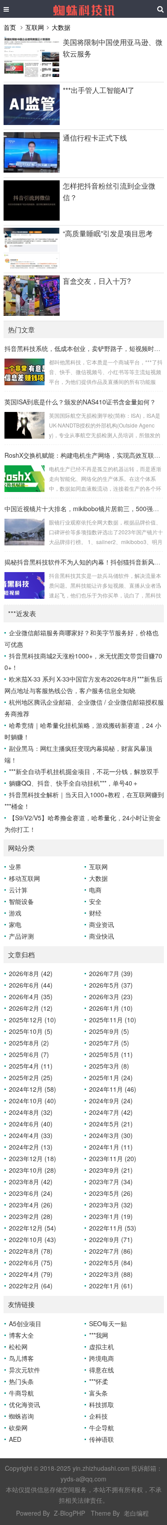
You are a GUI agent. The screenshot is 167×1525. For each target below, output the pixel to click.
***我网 (98, 1335)
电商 (95, 889)
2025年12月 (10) (32, 1019)
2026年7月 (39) (111, 973)
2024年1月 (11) (111, 1146)
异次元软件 (24, 1369)
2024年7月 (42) (111, 1112)
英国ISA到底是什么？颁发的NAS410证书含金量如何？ (80, 401)
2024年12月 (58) (32, 1089)
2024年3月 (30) (111, 1135)
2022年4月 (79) (31, 1274)
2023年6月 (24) (31, 1193)
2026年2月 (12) (31, 1008)
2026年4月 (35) (31, 996)
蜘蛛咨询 (21, 1416)
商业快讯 (101, 936)
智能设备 (21, 901)
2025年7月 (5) (109, 1042)
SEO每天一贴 (108, 1323)
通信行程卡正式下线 (95, 138)
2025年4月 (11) (31, 1065)
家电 (15, 924)
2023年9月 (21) (111, 1170)
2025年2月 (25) (31, 1077)
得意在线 (101, 1369)
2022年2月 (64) (31, 1285)
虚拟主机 (101, 1346)
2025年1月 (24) (111, 1077)
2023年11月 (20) (112, 1158)
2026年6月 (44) (31, 984)
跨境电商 (101, 1358)
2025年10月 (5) (31, 1031)
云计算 (18, 889)
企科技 (98, 1416)
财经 (95, 912)
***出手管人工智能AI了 (98, 90)
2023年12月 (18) (32, 1158)
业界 (15, 866)
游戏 (15, 912)
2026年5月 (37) (111, 984)
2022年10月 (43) (32, 1239)
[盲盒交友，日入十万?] (32, 313)
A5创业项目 (25, 1323)
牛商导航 (21, 1392)
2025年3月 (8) (109, 1065)
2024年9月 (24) (111, 1100)
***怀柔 (98, 1381)
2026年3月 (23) (111, 996)
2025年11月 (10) (112, 1019)
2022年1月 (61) (111, 1285)
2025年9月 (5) (109, 1031)
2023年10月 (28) (32, 1170)
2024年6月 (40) (31, 1123)
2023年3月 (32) (111, 1204)
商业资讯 (101, 924)
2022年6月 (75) (31, 1262)
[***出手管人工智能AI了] (32, 122)
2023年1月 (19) (111, 1216)
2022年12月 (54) (32, 1227)
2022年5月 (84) (111, 1262)
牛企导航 (101, 1427)
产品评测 (21, 936)
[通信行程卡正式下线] (32, 169)
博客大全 (21, 1335)
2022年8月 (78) (31, 1251)
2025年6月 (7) (29, 1054)
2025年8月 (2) (29, 1042)
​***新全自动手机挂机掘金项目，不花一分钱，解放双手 (84, 771)
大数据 (61, 27)
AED (15, 1439)
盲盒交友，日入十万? (97, 281)
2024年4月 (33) (31, 1135)
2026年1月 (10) (111, 1008)
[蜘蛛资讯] (84, 8)
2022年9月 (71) (111, 1239)
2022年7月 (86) (111, 1251)
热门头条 (21, 1381)
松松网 (18, 1346)
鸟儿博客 (21, 1358)
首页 (10, 27)
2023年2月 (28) (31, 1216)
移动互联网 (24, 878)
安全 (95, 901)
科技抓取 (101, 1404)
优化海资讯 (24, 1404)
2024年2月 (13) (31, 1146)
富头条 (98, 1392)
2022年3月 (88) (111, 1274)
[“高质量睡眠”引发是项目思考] (32, 265)
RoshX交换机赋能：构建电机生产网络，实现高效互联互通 (85, 455)
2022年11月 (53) (112, 1227)
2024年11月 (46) (112, 1089)
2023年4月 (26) (31, 1204)
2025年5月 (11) (111, 1054)
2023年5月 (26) (111, 1193)
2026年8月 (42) (31, 973)
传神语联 (101, 1439)
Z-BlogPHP (69, 1513)
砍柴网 (18, 1427)
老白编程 (136, 1513)
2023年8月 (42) (31, 1181)
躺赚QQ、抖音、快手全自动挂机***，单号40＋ (73, 783)
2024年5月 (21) (111, 1123)
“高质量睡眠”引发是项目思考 (108, 233)
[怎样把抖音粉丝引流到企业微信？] (32, 218)
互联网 (34, 27)
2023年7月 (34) (111, 1181)
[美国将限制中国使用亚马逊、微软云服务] (32, 74)
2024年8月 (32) (31, 1112)
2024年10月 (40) (32, 1100)
